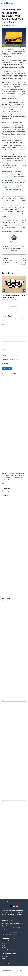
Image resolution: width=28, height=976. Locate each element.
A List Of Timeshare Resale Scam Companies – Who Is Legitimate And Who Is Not (14, 933)
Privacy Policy (5, 956)
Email (4, 349)
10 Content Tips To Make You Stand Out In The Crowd (21, 261)
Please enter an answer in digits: (10, 359)
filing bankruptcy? (17, 231)
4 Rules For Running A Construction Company (7, 261)
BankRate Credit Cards (8, 949)
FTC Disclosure (5, 958)
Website (4, 355)
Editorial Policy (5, 963)
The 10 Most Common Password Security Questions (12, 929)
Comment (5, 324)
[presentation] (14, 284)
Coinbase (4, 945)
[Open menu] (26, 3)
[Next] (24, 290)
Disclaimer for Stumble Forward (10, 961)
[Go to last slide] (4, 290)
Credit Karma (5, 943)
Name (4, 343)
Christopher (5, 25)
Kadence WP (14, 972)
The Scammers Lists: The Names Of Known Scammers (13, 924)
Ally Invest (4, 947)
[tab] (11, 306)
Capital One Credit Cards (8, 941)
